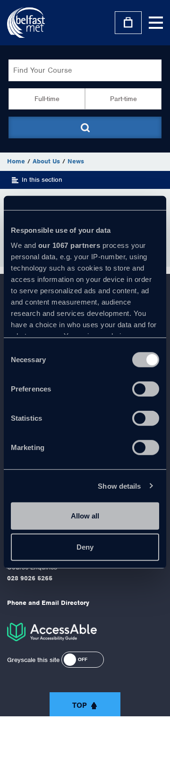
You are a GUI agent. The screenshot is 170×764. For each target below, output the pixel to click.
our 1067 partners (69, 245)
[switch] (145, 389)
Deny (85, 547)
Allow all (85, 516)
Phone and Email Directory (48, 603)
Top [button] (79, 705)
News (76, 161)
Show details (119, 486)
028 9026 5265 (29, 578)
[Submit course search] (85, 127)
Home (16, 161)
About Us (46, 161)
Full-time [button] (47, 98)
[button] (82, 660)
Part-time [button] (123, 98)
